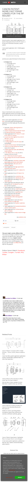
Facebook (21, 250)
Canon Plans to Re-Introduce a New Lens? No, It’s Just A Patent (12, 379)
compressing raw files (20, 189)
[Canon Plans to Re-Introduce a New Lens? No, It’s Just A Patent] (14, 369)
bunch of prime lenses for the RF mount (15, 130)
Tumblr (17, 252)
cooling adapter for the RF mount (13, 141)
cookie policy (12, 470)
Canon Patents (19, 18)
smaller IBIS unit (9, 140)
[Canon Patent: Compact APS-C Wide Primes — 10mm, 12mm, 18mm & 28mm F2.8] (14, 343)
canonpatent (6, 227)
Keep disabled (9, 477)
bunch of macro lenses (11, 145)
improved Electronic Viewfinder (13, 132)
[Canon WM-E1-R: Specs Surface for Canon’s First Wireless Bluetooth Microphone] (14, 395)
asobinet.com (22, 217)
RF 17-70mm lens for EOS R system (13, 156)
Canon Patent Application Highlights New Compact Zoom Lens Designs (12, 438)
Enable (20, 477)
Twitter (4, 252)
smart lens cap (19, 176)
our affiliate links (17, 242)
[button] (25, 2)
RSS (22, 252)
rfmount (13, 227)
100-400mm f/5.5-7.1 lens (11, 152)
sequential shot (19, 192)
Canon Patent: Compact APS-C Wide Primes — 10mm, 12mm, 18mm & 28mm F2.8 (13, 352)
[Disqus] (14, 275)
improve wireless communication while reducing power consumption (13, 196)
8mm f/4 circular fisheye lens (12, 146)
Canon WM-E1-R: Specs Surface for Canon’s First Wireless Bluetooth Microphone (12, 407)
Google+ (11, 252)
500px (4, 254)
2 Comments (7, 20)
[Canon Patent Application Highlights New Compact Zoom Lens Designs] (14, 425)
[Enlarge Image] (14, 30)
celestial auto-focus (20, 178)
